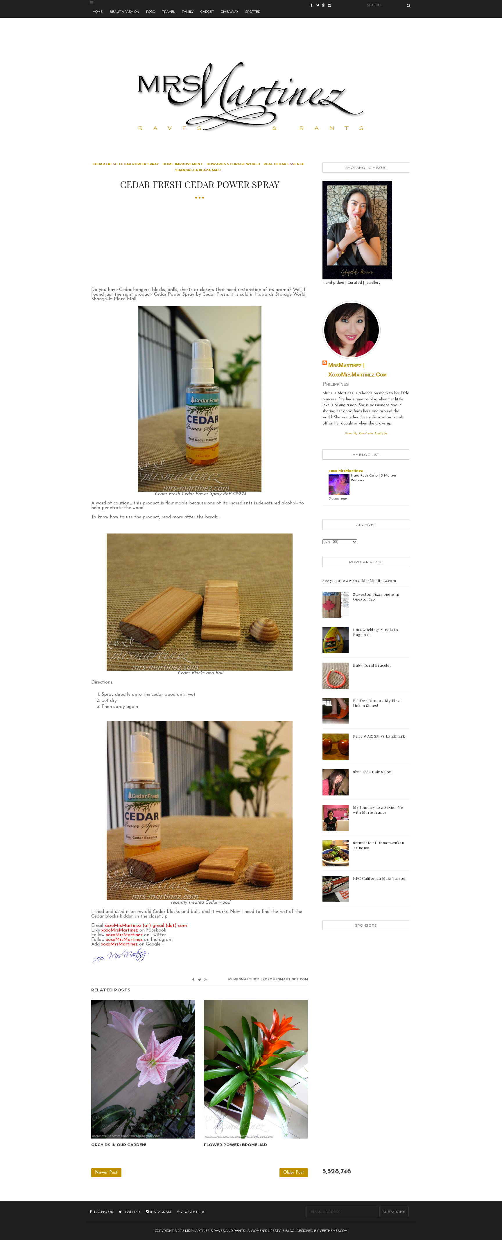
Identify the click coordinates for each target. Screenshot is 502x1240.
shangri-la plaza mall (198, 170)
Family (187, 12)
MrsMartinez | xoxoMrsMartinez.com (357, 370)
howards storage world (233, 164)
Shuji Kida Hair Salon (372, 771)
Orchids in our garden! (118, 1144)
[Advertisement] (251, 31)
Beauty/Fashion (124, 12)
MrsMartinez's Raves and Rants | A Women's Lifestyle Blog (239, 1231)
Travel (168, 12)
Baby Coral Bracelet (372, 665)
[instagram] (325, 6)
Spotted (252, 12)
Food (150, 12)
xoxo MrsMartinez (346, 471)
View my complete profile (366, 433)
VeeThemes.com (333, 1231)
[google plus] (331, 6)
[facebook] (313, 6)
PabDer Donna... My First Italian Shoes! (377, 703)
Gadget (207, 12)
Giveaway (229, 12)
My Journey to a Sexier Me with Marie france (378, 810)
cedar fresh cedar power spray (125, 164)
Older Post (293, 1173)
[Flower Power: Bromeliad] (256, 1069)
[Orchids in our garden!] (143, 1069)
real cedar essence (283, 164)
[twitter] (319, 6)
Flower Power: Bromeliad (235, 1144)
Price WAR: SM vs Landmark (379, 736)
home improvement (182, 164)
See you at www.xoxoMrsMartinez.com (359, 580)
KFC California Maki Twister (379, 878)
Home (98, 12)
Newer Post (106, 1173)
